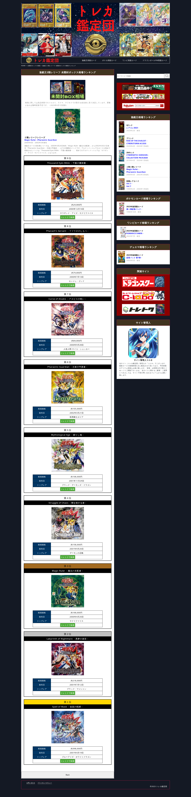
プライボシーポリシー (45, 783)
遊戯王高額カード (89, 60)
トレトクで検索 (67, 217)
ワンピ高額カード (129, 60)
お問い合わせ (31, 783)
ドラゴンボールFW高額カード (155, 60)
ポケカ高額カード (109, 60)
